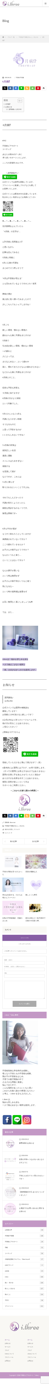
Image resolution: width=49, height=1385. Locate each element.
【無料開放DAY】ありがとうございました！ (31, 1193)
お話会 (24, 1271)
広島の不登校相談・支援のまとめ (12, 919)
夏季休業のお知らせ (26, 1143)
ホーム (7, 1340)
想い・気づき (24, 1283)
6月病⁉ (7, 104)
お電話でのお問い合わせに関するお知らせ (31, 1209)
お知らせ (8, 107)
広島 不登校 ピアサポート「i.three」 (28, 1375)
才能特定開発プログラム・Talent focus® (24, 1259)
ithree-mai (12, 822)
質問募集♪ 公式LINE (15, 109)
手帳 (24, 1247)
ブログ (7, 1350)
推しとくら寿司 (31, 895)
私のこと (24, 1294)
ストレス (17, 829)
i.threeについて (9, 1354)
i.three (24, 1277)
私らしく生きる (19, 826)
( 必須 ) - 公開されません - (15, 966)
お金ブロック (23, 1265)
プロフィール (9, 1357)
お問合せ (7, 1361)
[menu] (45, 3)
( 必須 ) (8, 960)
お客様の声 (24, 1230)
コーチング (24, 1253)
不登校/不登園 (20, 77)
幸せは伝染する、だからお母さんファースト (12, 896)
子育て (24, 1300)
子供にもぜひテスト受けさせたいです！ (31, 1177)
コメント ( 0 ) (25, 937)
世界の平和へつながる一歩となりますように (31, 1161)
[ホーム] (3, 36)
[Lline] (21, 88)
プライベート (24, 1306)
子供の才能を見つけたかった (12, 873)
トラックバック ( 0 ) (24, 944)
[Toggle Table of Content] (19, 101)
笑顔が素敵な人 (31, 872)
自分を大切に (9, 829)
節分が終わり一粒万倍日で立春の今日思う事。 (35, 919)
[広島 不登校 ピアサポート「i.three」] (24, 1331)
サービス (7, 1347)
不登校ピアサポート (24, 1242)
